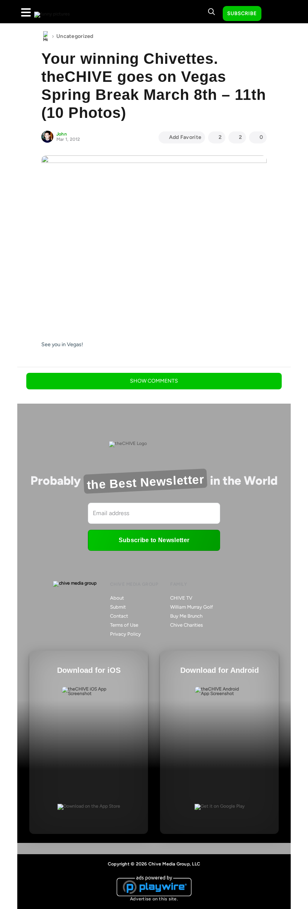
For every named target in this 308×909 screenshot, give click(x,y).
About (117, 598)
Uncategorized (75, 36)
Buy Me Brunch (186, 616)
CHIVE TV (181, 598)
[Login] (273, 14)
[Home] (45, 36)
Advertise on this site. (154, 898)
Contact (119, 616)
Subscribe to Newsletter (154, 540)
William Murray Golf (191, 607)
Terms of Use (124, 625)
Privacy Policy (125, 634)
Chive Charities (186, 625)
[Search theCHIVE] (211, 11)
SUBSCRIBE (242, 13)
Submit (118, 607)
